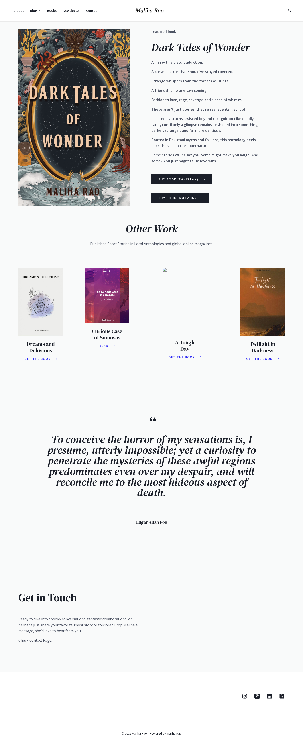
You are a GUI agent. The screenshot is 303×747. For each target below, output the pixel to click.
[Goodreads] (282, 696)
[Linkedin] (281, 11)
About (19, 10)
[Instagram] (271, 11)
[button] (39, 11)
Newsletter (71, 10)
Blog (33, 10)
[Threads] (261, 11)
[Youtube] (252, 11)
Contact (92, 10)
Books (52, 10)
